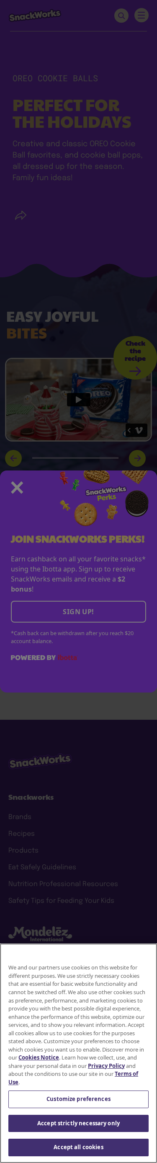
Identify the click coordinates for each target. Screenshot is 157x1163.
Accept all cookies (78, 1147)
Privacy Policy (106, 1066)
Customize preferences (78, 1099)
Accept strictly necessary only (78, 1123)
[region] (78, 1053)
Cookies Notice (38, 1057)
